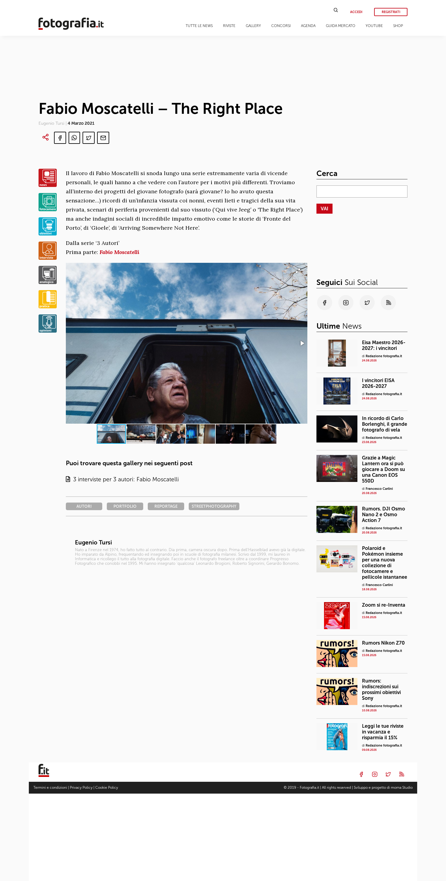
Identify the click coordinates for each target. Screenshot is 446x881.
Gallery (253, 26)
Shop (398, 26)
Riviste (229, 26)
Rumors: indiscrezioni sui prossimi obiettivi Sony (381, 689)
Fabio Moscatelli (119, 252)
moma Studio (402, 787)
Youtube (374, 26)
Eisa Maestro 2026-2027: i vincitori (383, 345)
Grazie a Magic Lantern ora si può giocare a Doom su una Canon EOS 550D (383, 469)
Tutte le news (199, 26)
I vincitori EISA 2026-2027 (378, 383)
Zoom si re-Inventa (383, 605)
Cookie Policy (106, 787)
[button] (302, 343)
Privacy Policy (81, 787)
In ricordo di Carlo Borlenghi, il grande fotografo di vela (384, 424)
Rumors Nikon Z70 (383, 643)
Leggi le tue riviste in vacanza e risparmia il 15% (383, 731)
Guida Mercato (340, 26)
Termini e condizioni (50, 787)
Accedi (356, 12)
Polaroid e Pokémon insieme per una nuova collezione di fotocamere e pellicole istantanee (384, 562)
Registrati (391, 12)
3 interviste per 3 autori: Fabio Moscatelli (124, 479)
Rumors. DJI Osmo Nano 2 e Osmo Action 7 (383, 514)
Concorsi (281, 26)
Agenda (308, 26)
